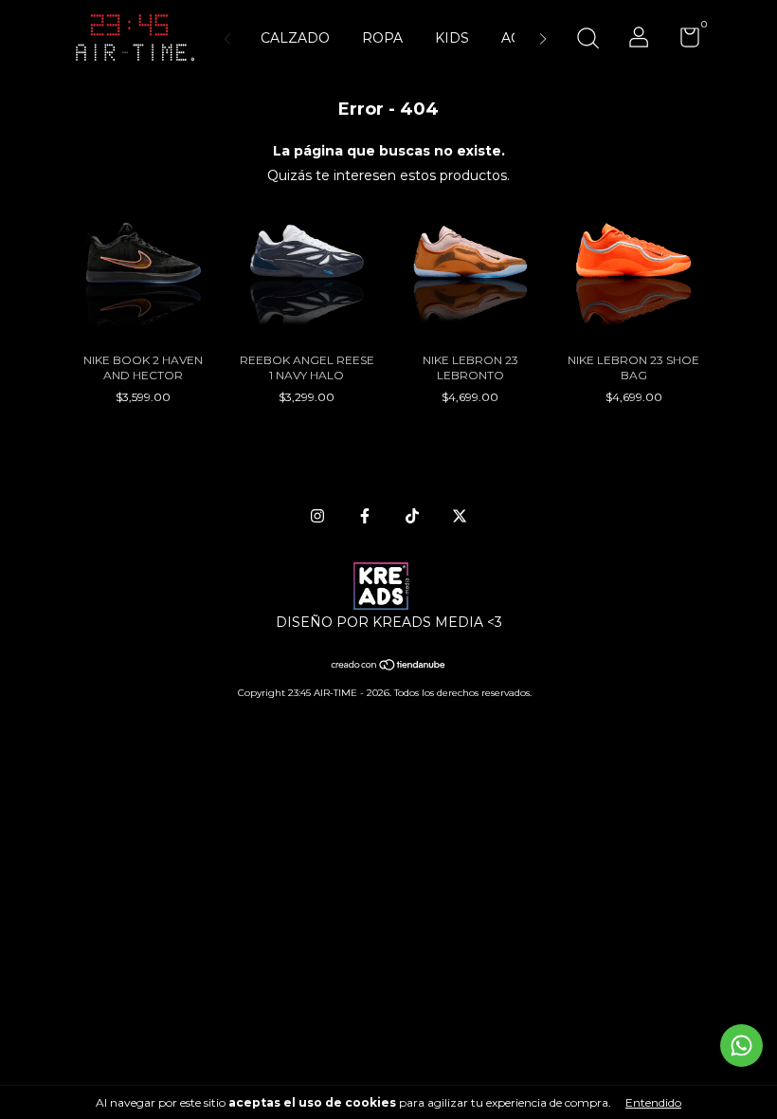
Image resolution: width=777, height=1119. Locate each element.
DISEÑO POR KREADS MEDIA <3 (389, 622)
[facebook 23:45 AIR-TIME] (364, 515)
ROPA (382, 37)
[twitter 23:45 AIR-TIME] (459, 515)
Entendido (653, 1102)
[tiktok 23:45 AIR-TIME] (412, 515)
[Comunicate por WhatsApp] (741, 1045)
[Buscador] (587, 40)
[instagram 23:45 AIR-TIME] (317, 515)
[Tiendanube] (389, 666)
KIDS (452, 37)
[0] (682, 41)
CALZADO (295, 37)
